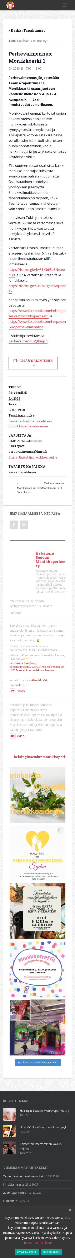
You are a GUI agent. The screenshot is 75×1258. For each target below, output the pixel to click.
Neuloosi (9, 1201)
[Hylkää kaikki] (70, 1210)
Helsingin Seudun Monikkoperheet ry (44, 1110)
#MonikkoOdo (40, 680)
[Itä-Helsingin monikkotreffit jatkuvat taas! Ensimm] (37, 969)
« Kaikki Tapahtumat (27, 30)
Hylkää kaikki (51, 1251)
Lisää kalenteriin (36, 361)
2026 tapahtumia (14, 1193)
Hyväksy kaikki (27, 1251)
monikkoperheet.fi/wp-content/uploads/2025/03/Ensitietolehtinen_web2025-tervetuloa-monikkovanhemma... (37, 666)
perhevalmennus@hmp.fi (28, 341)
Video (20, 736)
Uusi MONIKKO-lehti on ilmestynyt (43, 1127)
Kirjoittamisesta (13, 1184)
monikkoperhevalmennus (28, 426)
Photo (20, 691)
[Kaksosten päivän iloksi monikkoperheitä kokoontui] (37, 1027)
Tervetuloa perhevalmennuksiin (24, 1176)
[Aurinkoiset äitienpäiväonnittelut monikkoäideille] (37, 795)
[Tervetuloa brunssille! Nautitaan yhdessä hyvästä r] (37, 911)
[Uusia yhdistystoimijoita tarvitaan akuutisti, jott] (37, 853)
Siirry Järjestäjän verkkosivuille (33, 457)
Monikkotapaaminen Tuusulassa (29, 490)
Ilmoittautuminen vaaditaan (30, 421)
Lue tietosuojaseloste (37, 1243)
